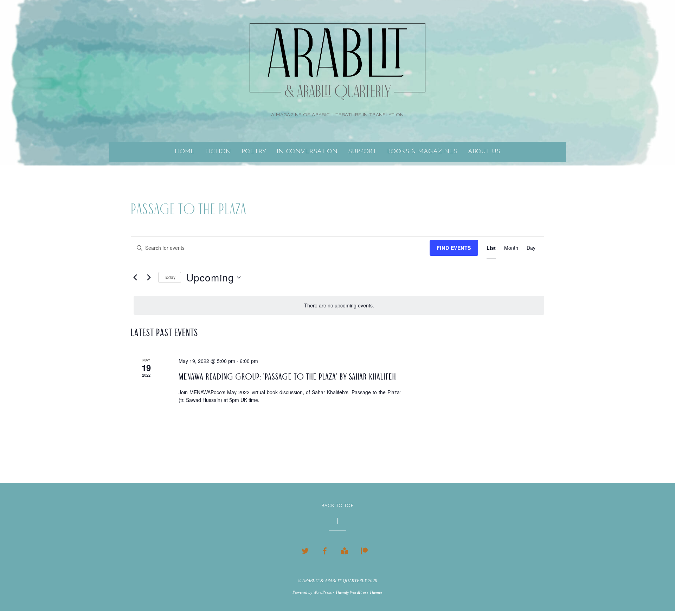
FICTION (218, 152)
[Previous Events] (135, 277)
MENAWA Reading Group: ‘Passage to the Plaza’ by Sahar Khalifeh (287, 376)
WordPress (322, 592)
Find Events (454, 247)
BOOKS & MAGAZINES (422, 152)
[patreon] (364, 549)
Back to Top (337, 505)
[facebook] (325, 549)
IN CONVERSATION (307, 152)
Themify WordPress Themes (358, 592)
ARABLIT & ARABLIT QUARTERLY (334, 580)
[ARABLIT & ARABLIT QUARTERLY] (337, 91)
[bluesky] (305, 549)
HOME (185, 152)
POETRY (254, 152)
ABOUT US (484, 152)
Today (169, 277)
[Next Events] (148, 277)
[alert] (339, 305)
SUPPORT (362, 152)
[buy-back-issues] (344, 549)
